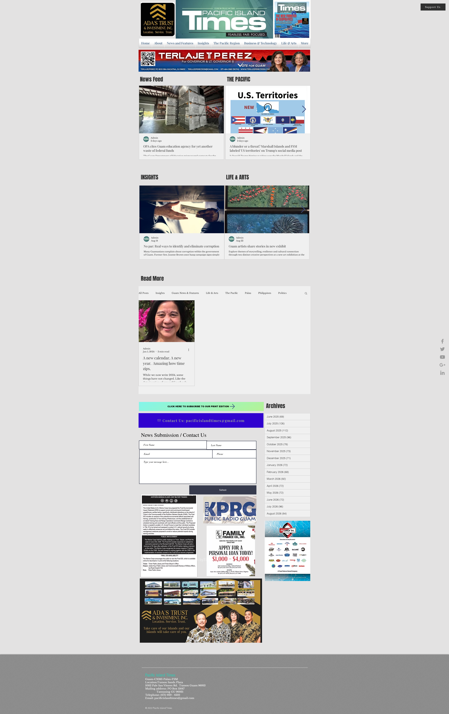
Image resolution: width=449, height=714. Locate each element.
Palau (248, 293)
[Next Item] (217, 109)
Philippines (264, 293)
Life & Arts (212, 293)
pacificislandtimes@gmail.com (174, 698)
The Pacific (231, 293)
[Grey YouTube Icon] (442, 357)
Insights (160, 293)
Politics (282, 293)
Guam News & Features (185, 293)
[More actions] (190, 350)
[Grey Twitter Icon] (442, 349)
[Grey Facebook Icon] (442, 341)
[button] (433, 7)
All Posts (144, 293)
